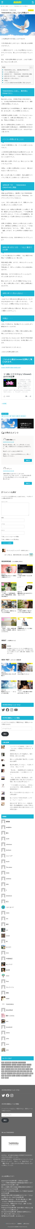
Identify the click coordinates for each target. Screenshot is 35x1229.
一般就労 (13, 416)
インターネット (21, 1062)
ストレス (14, 1064)
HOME (5, 403)
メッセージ (5, 413)
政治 (21, 1071)
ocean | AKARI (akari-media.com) (11, 367)
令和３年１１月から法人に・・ (12, 78)
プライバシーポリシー (11, 1223)
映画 (28, 1071)
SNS (3, 1062)
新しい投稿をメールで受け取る (11, 539)
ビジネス (29, 1064)
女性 (23, 1069)
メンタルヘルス (9, 1066)
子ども (27, 1069)
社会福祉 (19, 1073)
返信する (28, 460)
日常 (25, 1071)
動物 (16, 1069)
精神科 (26, 1073)
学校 (31, 1069)
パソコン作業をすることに (11, 72)
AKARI (17, 2)
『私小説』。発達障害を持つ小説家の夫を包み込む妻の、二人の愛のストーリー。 (21, 772)
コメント (4, 501)
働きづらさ (7, 1069)
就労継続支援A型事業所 (10, 1071)
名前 (2, 517)
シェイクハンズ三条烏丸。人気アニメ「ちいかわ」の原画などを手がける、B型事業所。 (21, 748)
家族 (3, 1071)
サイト (3, 530)
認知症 (9, 1075)
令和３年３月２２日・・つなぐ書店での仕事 (16, 76)
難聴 (3, 1077)
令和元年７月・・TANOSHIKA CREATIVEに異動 (18, 74)
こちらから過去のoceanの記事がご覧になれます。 (18, 82)
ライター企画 (17, 1066)
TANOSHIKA (6, 416)
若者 (3, 1075)
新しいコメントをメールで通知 (11, 536)
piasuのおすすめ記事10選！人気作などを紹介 (14, 1180)
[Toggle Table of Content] (30, 67)
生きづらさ (9, 1073)
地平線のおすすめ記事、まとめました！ (13, 1216)
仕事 (19, 416)
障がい (13, 1075)
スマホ (24, 1064)
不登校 (28, 1066)
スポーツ (19, 1064)
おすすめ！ (14, 1062)
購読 (5, 734)
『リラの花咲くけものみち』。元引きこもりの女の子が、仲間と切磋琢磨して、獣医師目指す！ (21, 787)
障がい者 (18, 1075)
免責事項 (19, 1223)
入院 (12, 1069)
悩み (18, 1071)
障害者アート (24, 1075)
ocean (9, 646)
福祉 (23, 1073)
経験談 (23, 416)
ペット (3, 1066)
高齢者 (6, 1077)
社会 (14, 1073)
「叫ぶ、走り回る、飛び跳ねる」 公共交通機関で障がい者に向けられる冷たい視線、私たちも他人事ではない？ (21, 779)
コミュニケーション (6, 1064)
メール (3, 524)
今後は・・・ (8, 80)
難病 (30, 1075)
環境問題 (4, 1073)
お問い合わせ (26, 1223)
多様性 (19, 1069)
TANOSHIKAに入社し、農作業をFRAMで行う (16, 70)
